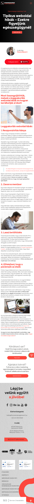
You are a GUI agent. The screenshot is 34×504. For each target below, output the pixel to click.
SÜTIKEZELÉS (5, 495)
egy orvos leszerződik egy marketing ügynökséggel (15, 326)
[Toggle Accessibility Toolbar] (31, 501)
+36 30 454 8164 (17, 418)
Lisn (25, 11)
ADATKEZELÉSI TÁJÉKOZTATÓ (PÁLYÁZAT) (12, 489)
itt (24, 171)
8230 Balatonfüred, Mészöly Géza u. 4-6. (17, 431)
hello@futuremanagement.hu (17, 415)
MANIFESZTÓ (5, 475)
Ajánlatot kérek (17, 376)
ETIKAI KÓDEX (5, 472)
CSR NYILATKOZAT (6, 484)
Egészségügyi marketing (15, 11)
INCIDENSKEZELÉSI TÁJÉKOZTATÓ (10, 486)
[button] (31, 3)
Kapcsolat (17, 358)
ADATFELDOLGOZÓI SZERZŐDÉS (10, 492)
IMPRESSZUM (5, 481)
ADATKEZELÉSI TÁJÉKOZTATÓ (9, 478)
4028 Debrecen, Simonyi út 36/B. (17, 427)
